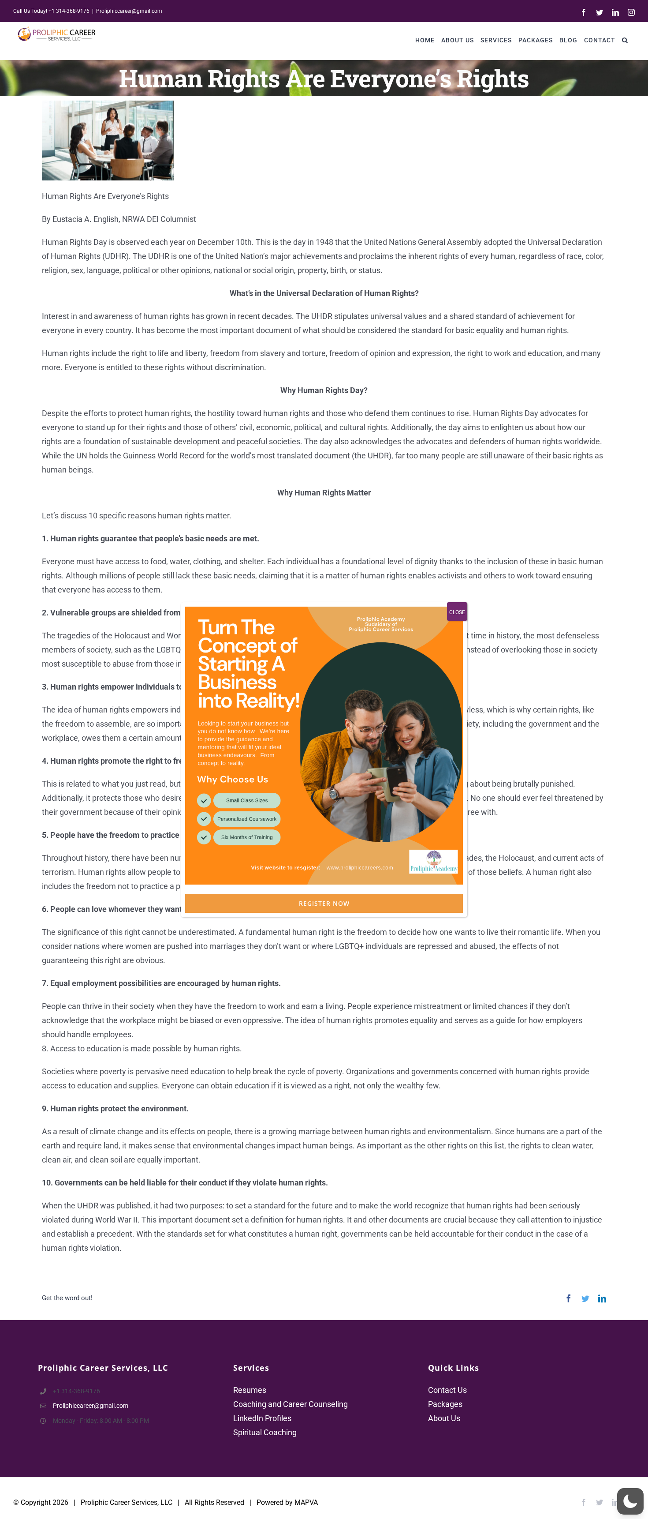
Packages (445, 1404)
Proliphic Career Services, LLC (126, 1502)
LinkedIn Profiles (262, 1418)
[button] (625, 40)
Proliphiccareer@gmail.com (129, 11)
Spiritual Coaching (265, 1432)
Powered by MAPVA (287, 1502)
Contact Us (447, 1390)
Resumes (249, 1390)
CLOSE (457, 612)
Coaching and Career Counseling (290, 1404)
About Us (444, 1418)
